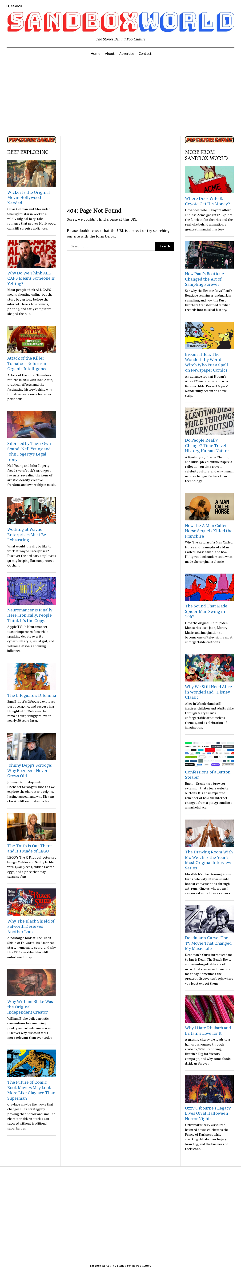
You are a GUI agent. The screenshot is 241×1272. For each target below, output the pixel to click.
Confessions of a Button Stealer (207, 774)
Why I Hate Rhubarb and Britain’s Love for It (208, 1030)
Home (95, 53)
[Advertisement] (120, 96)
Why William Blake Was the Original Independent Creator (30, 1007)
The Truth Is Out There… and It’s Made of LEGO (31, 848)
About (110, 53)
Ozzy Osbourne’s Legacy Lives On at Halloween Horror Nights (208, 1113)
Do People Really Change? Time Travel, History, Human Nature (207, 445)
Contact (145, 53)
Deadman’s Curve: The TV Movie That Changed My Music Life (208, 943)
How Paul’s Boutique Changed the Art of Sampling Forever (204, 279)
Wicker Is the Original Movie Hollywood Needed (28, 197)
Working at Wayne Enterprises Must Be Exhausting (26, 534)
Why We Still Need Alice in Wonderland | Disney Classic (208, 692)
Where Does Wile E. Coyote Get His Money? (207, 200)
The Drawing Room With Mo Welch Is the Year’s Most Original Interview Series (209, 860)
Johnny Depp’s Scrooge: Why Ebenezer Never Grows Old (29, 770)
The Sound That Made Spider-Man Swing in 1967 (206, 611)
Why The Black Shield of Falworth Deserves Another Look (30, 926)
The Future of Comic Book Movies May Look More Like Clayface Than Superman (31, 1090)
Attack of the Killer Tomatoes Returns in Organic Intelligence (27, 363)
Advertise (126, 53)
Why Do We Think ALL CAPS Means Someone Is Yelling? (31, 278)
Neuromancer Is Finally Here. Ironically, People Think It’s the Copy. (29, 615)
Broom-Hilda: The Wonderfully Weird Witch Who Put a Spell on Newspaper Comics (206, 362)
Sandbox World (99, 1265)
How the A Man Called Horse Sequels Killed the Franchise (209, 531)
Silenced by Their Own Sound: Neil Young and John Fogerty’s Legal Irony (29, 451)
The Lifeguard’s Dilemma (31, 695)
